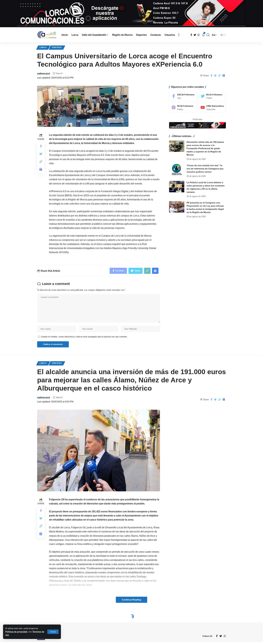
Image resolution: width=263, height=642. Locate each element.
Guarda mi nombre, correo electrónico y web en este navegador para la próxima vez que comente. (84, 337)
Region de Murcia (64, 617)
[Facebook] (183, 96)
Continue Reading (131, 600)
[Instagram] (183, 107)
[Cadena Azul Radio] (47, 35)
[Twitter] (212, 96)
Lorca (43, 47)
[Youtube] (212, 107)
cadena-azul (43, 73)
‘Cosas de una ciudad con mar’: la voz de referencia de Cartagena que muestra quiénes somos (205, 168)
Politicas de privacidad (16, 632)
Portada (57, 47)
